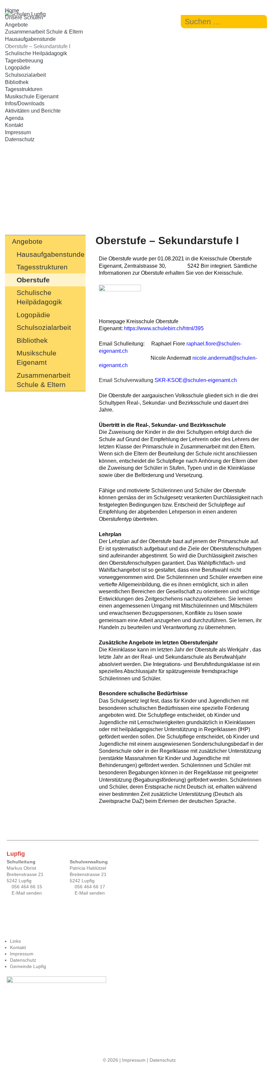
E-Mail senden (27, 893)
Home (12, 10)
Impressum (18, 132)
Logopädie (17, 67)
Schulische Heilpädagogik (36, 53)
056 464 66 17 (90, 886)
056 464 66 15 (27, 886)
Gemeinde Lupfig (28, 966)
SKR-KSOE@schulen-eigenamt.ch (196, 380)
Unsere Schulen (24, 17)
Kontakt (14, 125)
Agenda (14, 118)
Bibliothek (17, 82)
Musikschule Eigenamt (31, 96)
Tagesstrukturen (23, 89)
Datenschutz (19, 139)
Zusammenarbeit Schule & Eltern (44, 32)
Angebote (16, 25)
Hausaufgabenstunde (30, 39)
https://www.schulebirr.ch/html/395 (164, 328)
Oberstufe (33, 280)
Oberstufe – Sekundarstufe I (37, 46)
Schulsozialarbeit (25, 75)
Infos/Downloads (24, 103)
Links (15, 941)
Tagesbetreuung (24, 60)
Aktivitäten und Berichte (33, 111)
